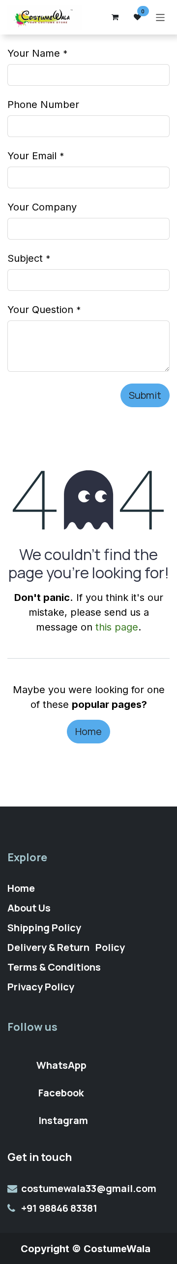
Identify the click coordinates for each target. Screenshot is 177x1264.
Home (88, 731)
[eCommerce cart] (115, 17)
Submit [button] (145, 395)
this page (116, 627)
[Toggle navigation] (160, 17)
